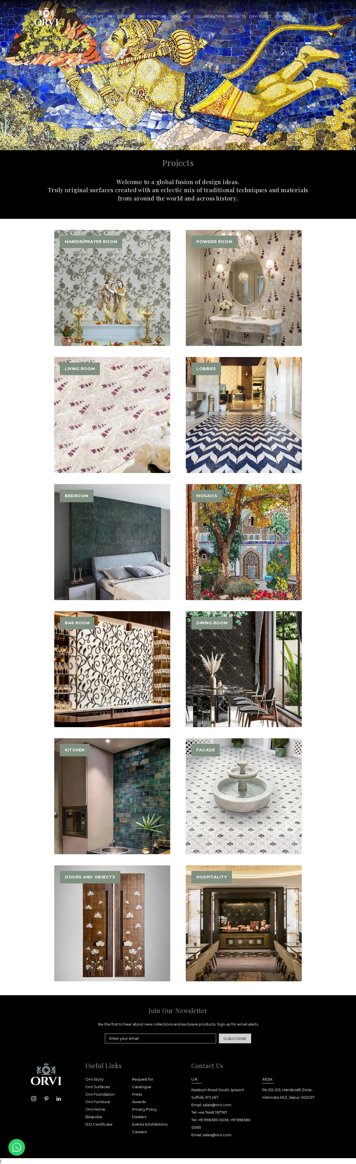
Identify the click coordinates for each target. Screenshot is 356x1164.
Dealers (139, 1117)
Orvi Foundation (100, 1094)
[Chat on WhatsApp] (16, 1147)
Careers (139, 1132)
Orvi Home (95, 1109)
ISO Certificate (98, 1124)
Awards (138, 1101)
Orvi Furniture (97, 1101)
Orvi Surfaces (97, 1086)
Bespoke (93, 1117)
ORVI (46, 16)
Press (137, 1094)
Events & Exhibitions (149, 1124)
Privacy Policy (144, 1109)
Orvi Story (94, 1079)
